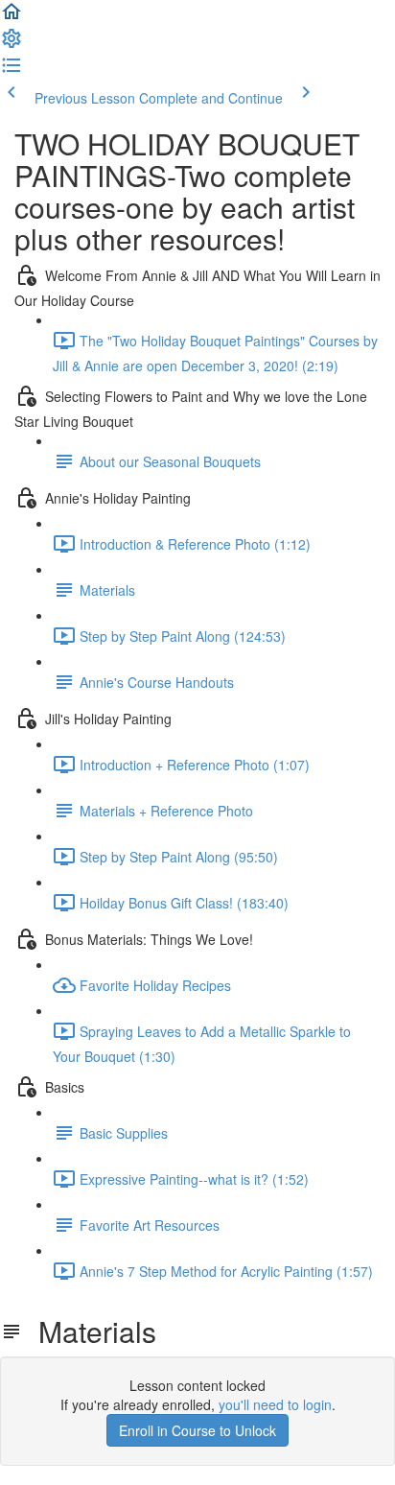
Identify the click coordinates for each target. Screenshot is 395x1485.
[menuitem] (11, 44)
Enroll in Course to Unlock (197, 1430)
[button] (11, 17)
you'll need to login (275, 1404)
